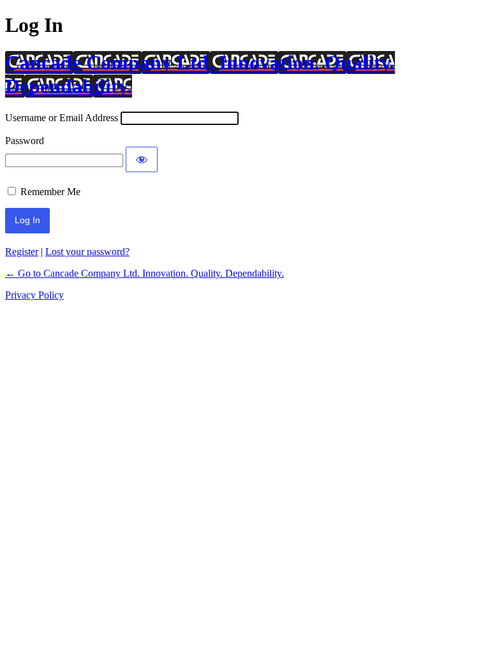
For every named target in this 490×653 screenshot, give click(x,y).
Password (24, 140)
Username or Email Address (61, 117)
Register (21, 251)
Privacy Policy (34, 295)
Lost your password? (87, 251)
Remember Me (50, 191)
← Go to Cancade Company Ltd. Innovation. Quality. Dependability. (144, 273)
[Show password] (142, 159)
